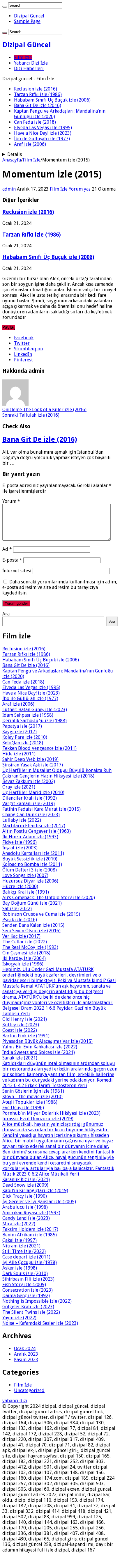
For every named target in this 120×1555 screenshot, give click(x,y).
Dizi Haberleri (29, 68)
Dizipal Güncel (29, 16)
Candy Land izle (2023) (26, 1218)
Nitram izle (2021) (21, 1246)
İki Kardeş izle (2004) (24, 958)
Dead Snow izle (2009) (25, 1185)
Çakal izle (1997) (19, 1240)
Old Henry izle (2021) (24, 1019)
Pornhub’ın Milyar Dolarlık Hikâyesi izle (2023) (51, 1113)
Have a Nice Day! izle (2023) (42, 133)
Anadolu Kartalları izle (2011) (33, 853)
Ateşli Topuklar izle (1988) (29, 1102)
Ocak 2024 (25, 1348)
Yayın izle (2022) (19, 1317)
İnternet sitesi (16, 571)
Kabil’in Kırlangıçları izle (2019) (35, 1190)
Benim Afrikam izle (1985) (29, 1235)
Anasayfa (11, 160)
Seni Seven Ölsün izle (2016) (31, 930)
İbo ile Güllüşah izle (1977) (42, 138)
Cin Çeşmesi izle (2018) (26, 953)
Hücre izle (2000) (20, 886)
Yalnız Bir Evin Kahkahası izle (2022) (39, 1047)
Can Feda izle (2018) (35, 122)
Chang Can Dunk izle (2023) (31, 814)
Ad (7, 549)
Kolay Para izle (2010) (24, 737)
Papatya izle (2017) (22, 726)
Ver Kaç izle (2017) (21, 936)
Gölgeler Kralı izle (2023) (28, 1306)
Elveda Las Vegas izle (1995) (43, 127)
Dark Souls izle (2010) (25, 1273)
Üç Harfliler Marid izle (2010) (33, 792)
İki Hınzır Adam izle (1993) (30, 836)
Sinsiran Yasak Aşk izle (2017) (32, 765)
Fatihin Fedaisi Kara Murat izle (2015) (41, 809)
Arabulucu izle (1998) (25, 1207)
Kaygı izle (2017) (19, 731)
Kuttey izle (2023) (20, 1024)
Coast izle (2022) (19, 1030)
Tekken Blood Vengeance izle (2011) (39, 748)
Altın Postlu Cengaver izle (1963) (36, 831)
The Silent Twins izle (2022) (31, 1312)
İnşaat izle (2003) (20, 848)
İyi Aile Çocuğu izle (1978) (29, 1262)
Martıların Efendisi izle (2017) (33, 825)
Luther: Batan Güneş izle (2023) (34, 709)
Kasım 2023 (26, 1359)
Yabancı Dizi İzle (31, 63)
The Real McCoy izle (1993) (30, 947)
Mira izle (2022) (18, 1223)
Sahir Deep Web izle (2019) (30, 759)
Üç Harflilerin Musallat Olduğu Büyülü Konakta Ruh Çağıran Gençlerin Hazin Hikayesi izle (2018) (57, 773)
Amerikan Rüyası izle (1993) (31, 1212)
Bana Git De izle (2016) (37, 105)
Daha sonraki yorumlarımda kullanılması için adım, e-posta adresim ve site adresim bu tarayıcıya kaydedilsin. (59, 587)
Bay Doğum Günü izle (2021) (32, 903)
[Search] (4, 7)
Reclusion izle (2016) (35, 89)
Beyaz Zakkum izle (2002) (28, 781)
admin (9, 189)
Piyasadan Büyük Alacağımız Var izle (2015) (47, 1041)
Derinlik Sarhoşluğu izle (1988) (34, 720)
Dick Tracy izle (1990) (24, 1196)
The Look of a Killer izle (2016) (44, 409)
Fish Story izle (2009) (24, 1284)
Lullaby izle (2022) (21, 820)
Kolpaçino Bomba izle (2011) (32, 864)
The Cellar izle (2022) (24, 942)
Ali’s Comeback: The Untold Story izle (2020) (48, 897)
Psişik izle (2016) (19, 919)
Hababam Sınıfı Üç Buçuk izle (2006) (52, 100)
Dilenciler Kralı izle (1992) (29, 798)
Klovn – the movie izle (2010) (32, 1096)
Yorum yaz (80, 189)
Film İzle (23, 57)
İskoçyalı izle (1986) (22, 964)
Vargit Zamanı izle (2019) (28, 803)
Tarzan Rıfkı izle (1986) (38, 94)
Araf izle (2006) (30, 144)
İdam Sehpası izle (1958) (27, 715)
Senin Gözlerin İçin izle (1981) (33, 1091)
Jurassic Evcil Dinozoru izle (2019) (37, 1118)
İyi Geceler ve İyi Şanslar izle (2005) (39, 1201)
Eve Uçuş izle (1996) (23, 1107)
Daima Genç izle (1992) (26, 1295)
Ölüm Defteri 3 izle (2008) (29, 870)
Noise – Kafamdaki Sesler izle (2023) (40, 1323)
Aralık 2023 (26, 1354)
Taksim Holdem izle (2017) (30, 1229)
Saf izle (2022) (17, 908)
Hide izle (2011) (19, 754)
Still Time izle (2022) (24, 1251)
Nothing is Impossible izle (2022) (37, 1301)
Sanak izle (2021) (19, 1058)
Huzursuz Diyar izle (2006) (30, 881)
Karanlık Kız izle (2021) (26, 1179)
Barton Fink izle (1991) (26, 1036)
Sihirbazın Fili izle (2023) (28, 1279)
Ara (6, 614)
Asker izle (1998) (19, 1268)
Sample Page (27, 21)
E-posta (12, 560)
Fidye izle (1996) (19, 842)
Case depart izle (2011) (26, 1257)
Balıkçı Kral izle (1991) (25, 892)
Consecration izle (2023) (27, 1290)
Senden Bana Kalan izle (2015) (33, 925)
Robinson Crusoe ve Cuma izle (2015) (41, 914)
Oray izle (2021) (18, 787)
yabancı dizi (14, 1400)
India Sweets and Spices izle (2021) (38, 1052)
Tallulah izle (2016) (30, 415)
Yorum (11, 501)
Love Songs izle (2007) (25, 875)
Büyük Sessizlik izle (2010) (29, 859)
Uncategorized (29, 1390)
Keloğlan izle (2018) (22, 742)
